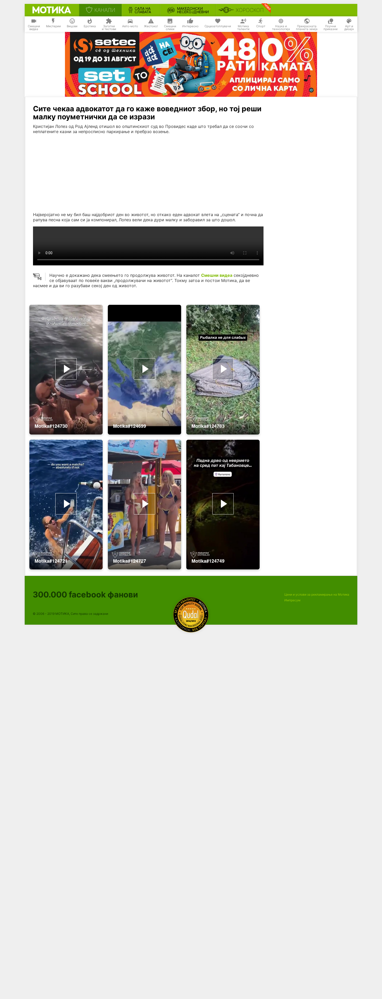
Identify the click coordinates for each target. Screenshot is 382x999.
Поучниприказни (331, 27)
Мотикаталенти (243, 27)
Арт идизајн (349, 27)
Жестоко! (151, 26)
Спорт (260, 26)
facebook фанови (85, 594)
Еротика (90, 26)
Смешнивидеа (34, 27)
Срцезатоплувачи (218, 26)
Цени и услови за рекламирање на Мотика (316, 594)
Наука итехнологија (281, 27)
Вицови (72, 26)
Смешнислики (170, 27)
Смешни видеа (216, 275)
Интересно (190, 26)
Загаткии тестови (109, 27)
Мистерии (53, 26)
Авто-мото (130, 26)
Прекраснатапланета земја (307, 27)
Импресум (292, 600)
